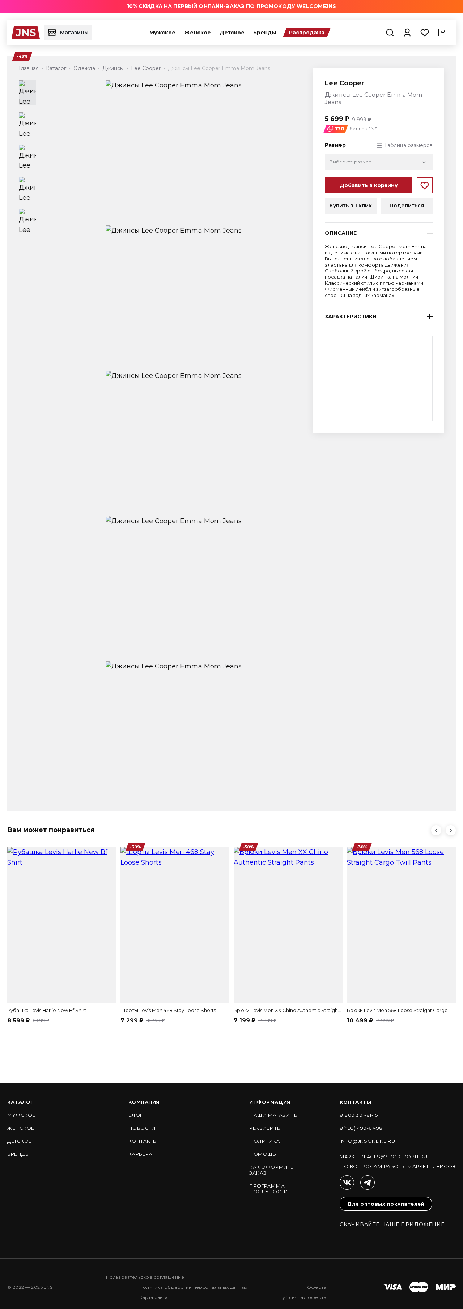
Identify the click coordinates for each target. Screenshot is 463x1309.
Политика (264, 1141)
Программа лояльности (268, 1188)
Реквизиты (265, 1128)
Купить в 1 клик (351, 205)
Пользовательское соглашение (145, 1277)
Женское (197, 32)
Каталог (20, 1102)
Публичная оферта (303, 1297)
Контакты (143, 1141)
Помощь (262, 1154)
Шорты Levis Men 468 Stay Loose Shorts (168, 1010)
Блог (135, 1115)
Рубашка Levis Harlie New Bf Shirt (46, 1010)
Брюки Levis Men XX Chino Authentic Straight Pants (288, 1010)
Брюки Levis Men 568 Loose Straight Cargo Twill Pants (401, 1010)
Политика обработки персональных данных (193, 1287)
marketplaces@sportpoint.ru (384, 1156)
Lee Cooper (344, 83)
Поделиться (407, 205)
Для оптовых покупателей (385, 1204)
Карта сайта (153, 1297)
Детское (232, 32)
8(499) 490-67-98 (361, 1128)
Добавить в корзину (369, 185)
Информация (269, 1102)
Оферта (317, 1287)
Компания (144, 1102)
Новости (142, 1128)
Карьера (140, 1154)
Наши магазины (274, 1115)
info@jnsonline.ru (367, 1141)
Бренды (264, 32)
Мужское (162, 32)
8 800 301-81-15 (359, 1115)
